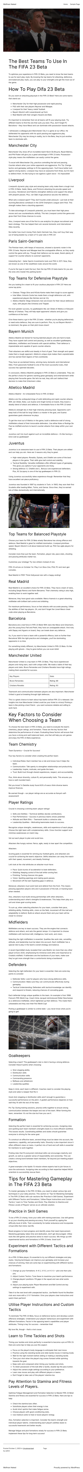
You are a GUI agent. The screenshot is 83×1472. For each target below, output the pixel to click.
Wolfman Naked (9, 4)
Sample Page (75, 4)
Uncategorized (28, 1448)
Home (65, 4)
